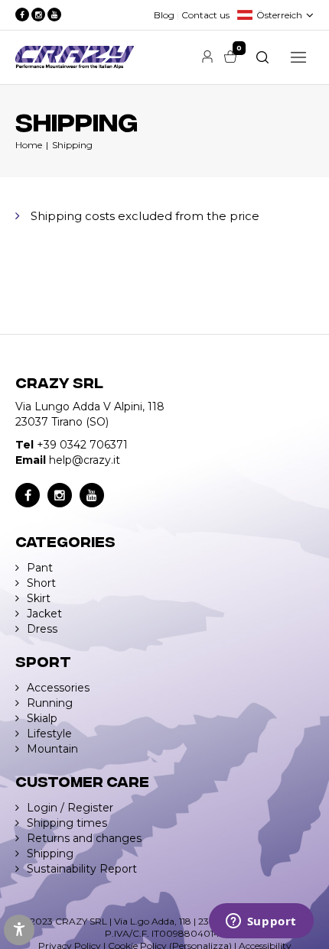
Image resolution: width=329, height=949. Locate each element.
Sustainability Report (82, 869)
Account (207, 56)
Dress (42, 629)
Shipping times (67, 823)
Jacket (44, 613)
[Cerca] (262, 57)
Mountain (52, 749)
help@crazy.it (84, 460)
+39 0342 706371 (82, 445)
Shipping (72, 145)
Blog (164, 15)
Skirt (38, 598)
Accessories (58, 688)
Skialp (42, 718)
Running (50, 703)
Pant (40, 568)
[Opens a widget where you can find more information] (261, 922)
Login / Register (70, 808)
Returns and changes (84, 838)
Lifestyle (49, 733)
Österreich (279, 15)
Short (41, 583)
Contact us (205, 15)
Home (28, 145)
